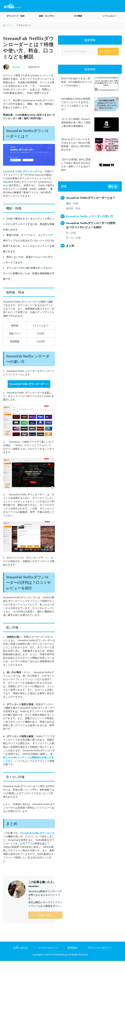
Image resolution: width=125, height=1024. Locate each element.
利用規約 (72, 947)
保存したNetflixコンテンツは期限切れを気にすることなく (28, 757)
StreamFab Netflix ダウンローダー (21, 171)
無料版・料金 (73, 208)
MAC (6, 185)
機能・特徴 (72, 203)
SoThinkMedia (12, 6)
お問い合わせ (20, 947)
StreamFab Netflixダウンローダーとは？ (90, 197)
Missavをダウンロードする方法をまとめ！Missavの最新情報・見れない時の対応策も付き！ (75, 144)
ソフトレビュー (109, 16)
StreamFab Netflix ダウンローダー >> (29, 384)
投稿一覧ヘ (45, 915)
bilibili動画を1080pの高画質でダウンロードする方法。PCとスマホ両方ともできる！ (75, 104)
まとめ (70, 245)
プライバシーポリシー (100, 947)
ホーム (10, 25)
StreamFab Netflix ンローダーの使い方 (89, 216)
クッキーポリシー (47, 947)
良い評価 (71, 233)
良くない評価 (73, 237)
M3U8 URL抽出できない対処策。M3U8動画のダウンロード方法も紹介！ (76, 82)
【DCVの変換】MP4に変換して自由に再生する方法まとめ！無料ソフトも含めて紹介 (76, 164)
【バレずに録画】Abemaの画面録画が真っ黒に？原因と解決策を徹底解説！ (75, 122)
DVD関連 (78, 16)
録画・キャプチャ (47, 16)
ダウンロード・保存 (16, 16)
